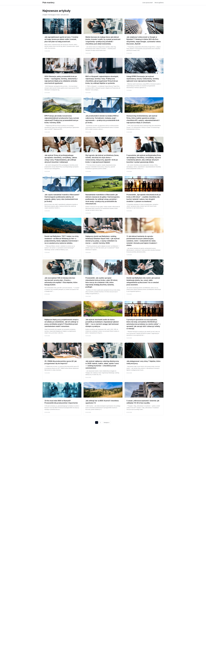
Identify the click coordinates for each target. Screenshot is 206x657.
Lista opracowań (147, 2)
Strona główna (159, 2)
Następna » (107, 422)
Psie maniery (48, 2)
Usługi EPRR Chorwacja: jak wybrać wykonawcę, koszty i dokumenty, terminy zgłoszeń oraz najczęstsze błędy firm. (142, 78)
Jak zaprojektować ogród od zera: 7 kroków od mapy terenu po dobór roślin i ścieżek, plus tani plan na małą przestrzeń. (61, 39)
